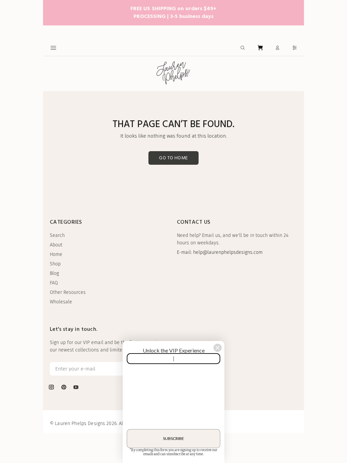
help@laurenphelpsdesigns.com (228, 252)
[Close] (217, 348)
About (56, 245)
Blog (54, 273)
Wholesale (61, 302)
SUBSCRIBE (173, 438)
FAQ (54, 283)
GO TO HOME (173, 158)
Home (56, 254)
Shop (55, 264)
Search (57, 235)
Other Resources (68, 292)
